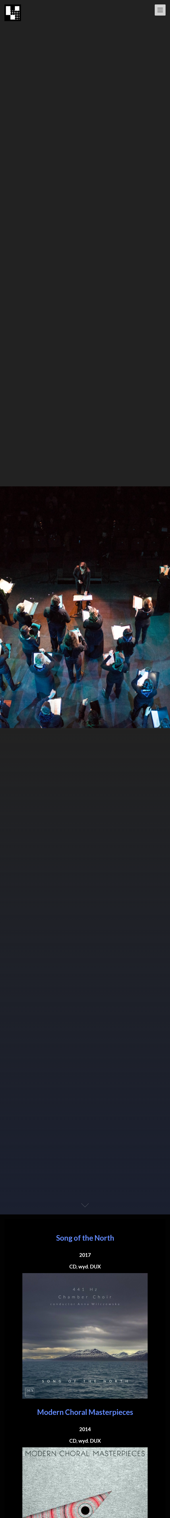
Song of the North (85, 1237)
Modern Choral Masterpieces (85, 1412)
